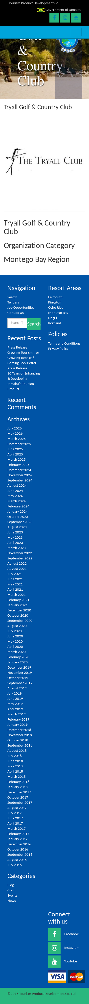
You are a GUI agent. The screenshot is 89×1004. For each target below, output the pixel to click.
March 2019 (16, 714)
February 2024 (18, 506)
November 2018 (19, 735)
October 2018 (17, 740)
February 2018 (18, 782)
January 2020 (17, 662)
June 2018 (15, 761)
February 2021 (18, 600)
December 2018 (19, 730)
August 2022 (17, 564)
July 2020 (14, 631)
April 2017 (15, 824)
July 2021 (14, 574)
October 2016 (17, 850)
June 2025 (15, 449)
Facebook (71, 934)
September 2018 (19, 746)
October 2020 (17, 616)
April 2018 (15, 772)
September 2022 (19, 558)
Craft (11, 890)
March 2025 (16, 460)
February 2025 (18, 465)
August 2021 (17, 569)
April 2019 (15, 709)
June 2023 (15, 532)
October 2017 (17, 798)
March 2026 (16, 439)
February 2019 (18, 720)
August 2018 (17, 751)
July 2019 (14, 694)
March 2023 (16, 548)
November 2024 (19, 475)
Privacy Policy (58, 349)
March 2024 (16, 501)
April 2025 (15, 454)
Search (12, 297)
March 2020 (16, 652)
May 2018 (15, 766)
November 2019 (19, 673)
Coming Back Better (21, 363)
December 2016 (19, 844)
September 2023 (19, 522)
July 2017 (14, 813)
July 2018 (14, 756)
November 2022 (19, 553)
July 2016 (14, 865)
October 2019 (17, 678)
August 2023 (17, 527)
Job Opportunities (20, 308)
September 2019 (19, 683)
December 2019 (19, 668)
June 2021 (15, 579)
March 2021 (16, 595)
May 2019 (15, 704)
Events (12, 896)
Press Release (17, 348)
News (11, 901)
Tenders (13, 302)
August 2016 (17, 860)
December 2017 (19, 792)
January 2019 (17, 725)
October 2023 (17, 517)
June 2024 (15, 491)
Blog (10, 885)
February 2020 (18, 657)
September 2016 (19, 855)
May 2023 (15, 538)
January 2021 (17, 605)
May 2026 (15, 434)
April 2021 (15, 590)
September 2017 (19, 803)
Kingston (54, 302)
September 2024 (19, 480)
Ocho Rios (55, 308)
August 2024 (17, 486)
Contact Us (15, 313)
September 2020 (19, 621)
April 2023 (15, 543)
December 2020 (19, 610)
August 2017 (17, 808)
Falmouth (55, 297)
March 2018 (16, 777)
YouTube (70, 961)
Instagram (71, 948)
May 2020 (15, 642)
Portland (54, 323)
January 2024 (17, 512)
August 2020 (17, 626)
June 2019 (15, 699)
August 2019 (17, 688)
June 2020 (15, 636)
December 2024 (19, 470)
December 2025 (19, 444)
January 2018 (17, 787)
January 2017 (17, 839)
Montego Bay (58, 313)
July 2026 (14, 428)
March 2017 (16, 829)
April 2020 (15, 647)
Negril (52, 318)
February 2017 (18, 834)
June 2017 (15, 818)
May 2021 (15, 584)
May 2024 (15, 496)
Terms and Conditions (64, 344)
